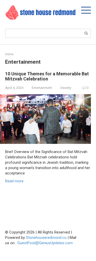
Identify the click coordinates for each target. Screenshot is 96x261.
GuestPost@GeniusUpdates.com (45, 243)
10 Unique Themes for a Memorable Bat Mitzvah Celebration (47, 76)
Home (9, 54)
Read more (14, 181)
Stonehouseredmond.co (46, 237)
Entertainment (42, 88)
